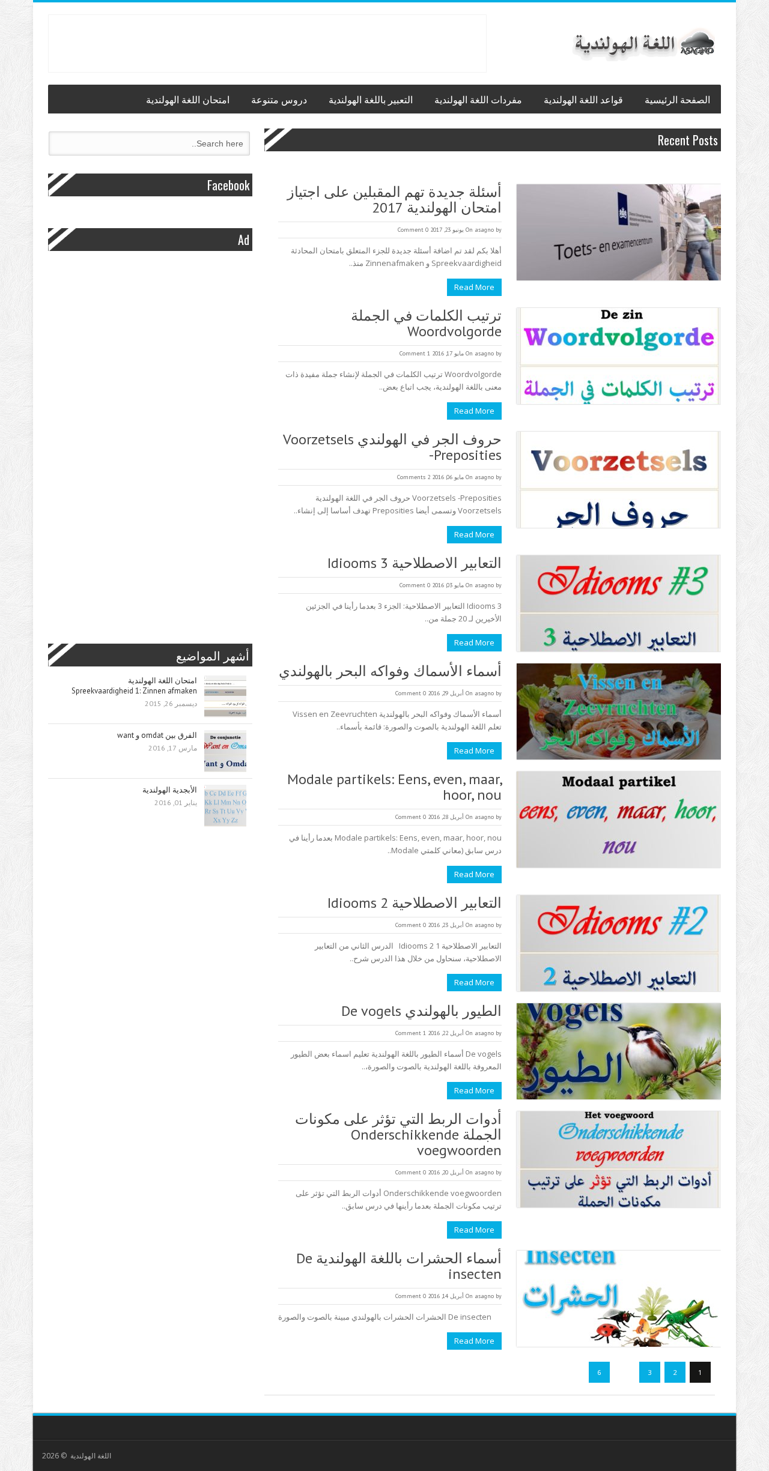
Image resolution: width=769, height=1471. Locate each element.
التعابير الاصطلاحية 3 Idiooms (414, 563)
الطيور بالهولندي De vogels (421, 1011)
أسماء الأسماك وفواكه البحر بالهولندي (390, 671)
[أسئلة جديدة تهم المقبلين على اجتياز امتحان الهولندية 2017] (619, 233)
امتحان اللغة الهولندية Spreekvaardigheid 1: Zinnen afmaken (134, 685)
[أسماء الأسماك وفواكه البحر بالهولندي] (619, 712)
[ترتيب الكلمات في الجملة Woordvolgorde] (619, 357)
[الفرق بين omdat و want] (225, 752)
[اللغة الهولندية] (643, 43)
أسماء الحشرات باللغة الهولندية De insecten (399, 1266)
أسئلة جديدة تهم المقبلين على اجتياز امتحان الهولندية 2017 (394, 200)
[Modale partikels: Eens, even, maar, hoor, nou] (619, 821)
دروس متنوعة (279, 99)
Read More (474, 287)
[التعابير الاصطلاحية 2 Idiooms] (619, 944)
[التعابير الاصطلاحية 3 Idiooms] (619, 604)
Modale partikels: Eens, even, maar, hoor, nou (394, 787)
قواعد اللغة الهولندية (583, 99)
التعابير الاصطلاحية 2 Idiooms (414, 903)
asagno (484, 230)
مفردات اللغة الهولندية (478, 99)
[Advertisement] (267, 42)
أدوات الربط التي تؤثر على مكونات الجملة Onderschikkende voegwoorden (398, 1134)
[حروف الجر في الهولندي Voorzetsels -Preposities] (619, 481)
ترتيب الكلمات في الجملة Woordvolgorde (426, 323)
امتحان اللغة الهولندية (187, 99)
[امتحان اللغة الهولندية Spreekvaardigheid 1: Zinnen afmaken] (225, 697)
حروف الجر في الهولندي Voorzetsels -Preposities (392, 447)
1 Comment (415, 353)
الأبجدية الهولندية (169, 790)
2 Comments (413, 477)
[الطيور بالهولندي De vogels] (619, 1052)
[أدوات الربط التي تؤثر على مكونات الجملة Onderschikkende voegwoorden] (619, 1160)
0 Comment (413, 230)
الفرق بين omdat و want (157, 735)
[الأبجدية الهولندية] (225, 807)
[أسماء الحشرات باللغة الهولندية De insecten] (619, 1300)
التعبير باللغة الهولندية (371, 99)
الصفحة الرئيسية (677, 99)
